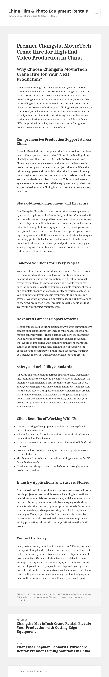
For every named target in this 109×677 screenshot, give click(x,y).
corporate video (64, 597)
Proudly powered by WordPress (32, 671)
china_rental (41, 594)
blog (54, 594)
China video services (26, 597)
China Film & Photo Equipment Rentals (48, 11)
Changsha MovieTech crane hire (76, 594)
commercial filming (46, 597)
